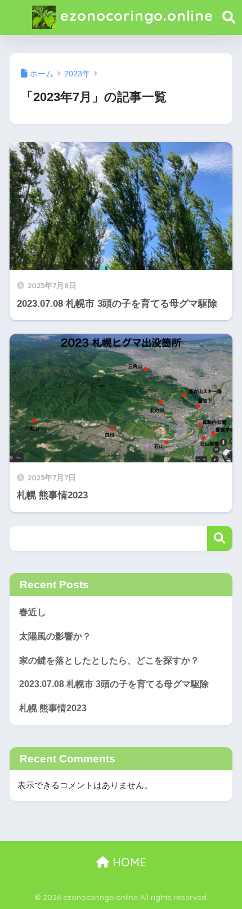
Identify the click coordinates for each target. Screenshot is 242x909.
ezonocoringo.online (134, 15)
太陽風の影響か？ (55, 636)
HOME (127, 862)
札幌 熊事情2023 (53, 708)
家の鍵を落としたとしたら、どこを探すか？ (109, 660)
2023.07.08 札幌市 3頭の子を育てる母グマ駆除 (114, 684)
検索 (219, 538)
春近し (32, 612)
